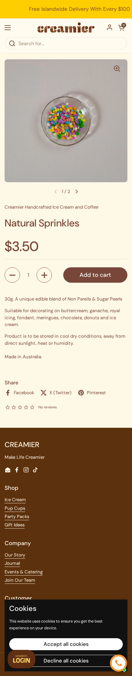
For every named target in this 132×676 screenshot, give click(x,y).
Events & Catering (24, 572)
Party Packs (17, 516)
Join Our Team (20, 580)
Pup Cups (15, 508)
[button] (76, 191)
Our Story (15, 555)
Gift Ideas (15, 525)
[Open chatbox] (118, 663)
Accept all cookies (66, 644)
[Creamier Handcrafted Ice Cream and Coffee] (66, 28)
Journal (12, 563)
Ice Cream (15, 500)
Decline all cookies (66, 660)
